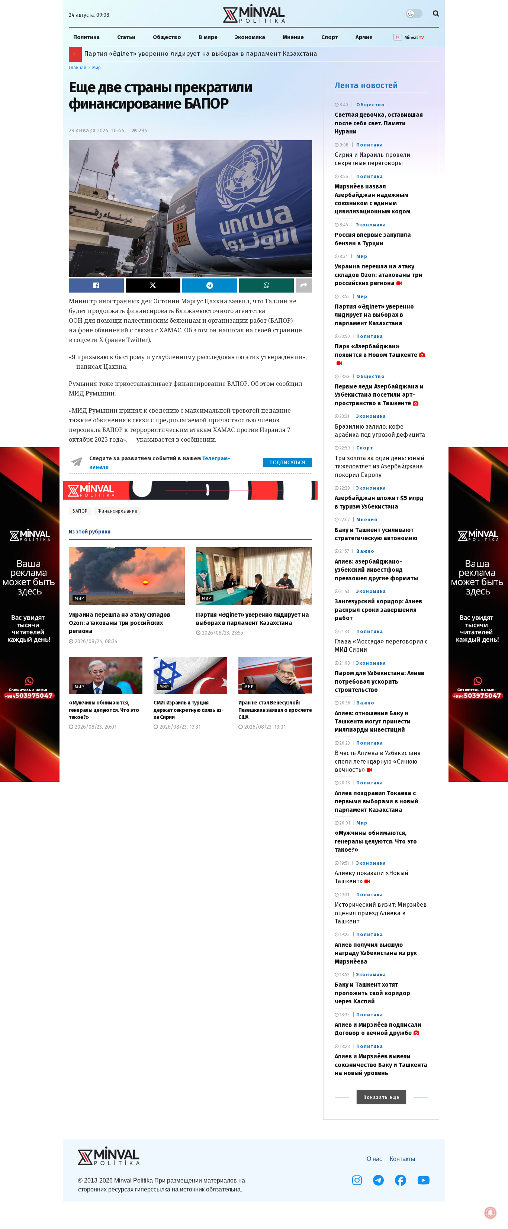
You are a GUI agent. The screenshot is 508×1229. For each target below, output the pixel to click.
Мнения (366, 519)
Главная (77, 67)
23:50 (344, 336)
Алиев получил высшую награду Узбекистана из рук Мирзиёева (376, 953)
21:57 (343, 551)
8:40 (343, 104)
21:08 (344, 663)
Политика (86, 37)
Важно (365, 551)
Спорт (329, 37)
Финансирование (117, 511)
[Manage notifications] (490, 1213)
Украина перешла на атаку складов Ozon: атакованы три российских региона (119, 623)
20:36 (344, 703)
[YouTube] (423, 1180)
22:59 (344, 448)
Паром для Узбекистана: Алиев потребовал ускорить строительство (379, 681)
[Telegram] (378, 1180)
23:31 (343, 416)
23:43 (344, 376)
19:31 (343, 894)
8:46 (343, 225)
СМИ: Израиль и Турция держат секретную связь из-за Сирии (189, 710)
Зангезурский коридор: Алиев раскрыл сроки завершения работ (378, 610)
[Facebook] (400, 1180)
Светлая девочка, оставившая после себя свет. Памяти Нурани (379, 123)
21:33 (343, 631)
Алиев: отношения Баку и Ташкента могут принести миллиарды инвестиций (373, 721)
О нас (374, 1159)
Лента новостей (366, 85)
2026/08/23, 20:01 (95, 727)
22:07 (344, 519)
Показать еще (381, 1097)
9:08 (343, 145)
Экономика (250, 37)
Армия (364, 37)
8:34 (343, 256)
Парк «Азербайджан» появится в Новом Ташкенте (162, 54)
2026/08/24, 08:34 (95, 641)
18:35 (344, 1014)
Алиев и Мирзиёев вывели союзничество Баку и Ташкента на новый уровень (381, 1065)
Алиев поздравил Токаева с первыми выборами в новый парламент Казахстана (376, 801)
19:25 (344, 934)
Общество (167, 37)
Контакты (402, 1159)
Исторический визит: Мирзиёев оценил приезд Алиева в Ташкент (381, 913)
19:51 (343, 863)
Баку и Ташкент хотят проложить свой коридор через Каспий (372, 993)
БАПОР (80, 511)
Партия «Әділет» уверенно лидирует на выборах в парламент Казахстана (374, 315)
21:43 (343, 591)
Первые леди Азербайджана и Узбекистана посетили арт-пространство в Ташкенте (379, 395)
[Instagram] (357, 1180)
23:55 (344, 296)
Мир (96, 67)
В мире (208, 37)
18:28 (344, 1046)
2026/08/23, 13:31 (179, 727)
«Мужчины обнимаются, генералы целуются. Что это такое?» (104, 710)
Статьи (126, 37)
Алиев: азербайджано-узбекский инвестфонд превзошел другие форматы (376, 570)
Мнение (293, 37)
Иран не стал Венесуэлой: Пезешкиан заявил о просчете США (275, 710)
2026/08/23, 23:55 (221, 633)
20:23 (344, 743)
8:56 (343, 176)
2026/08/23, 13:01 (264, 727)
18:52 (344, 974)
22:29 (344, 488)
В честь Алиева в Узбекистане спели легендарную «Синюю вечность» (378, 761)
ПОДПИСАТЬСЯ (287, 462)
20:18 (344, 783)
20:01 (344, 823)
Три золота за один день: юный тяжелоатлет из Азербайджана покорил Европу (379, 466)
